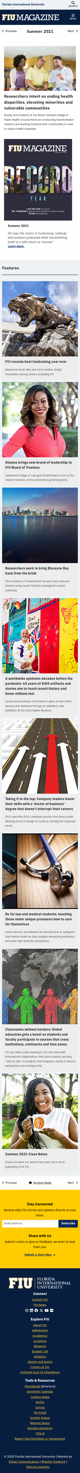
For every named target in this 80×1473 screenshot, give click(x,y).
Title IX (40, 1433)
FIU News (40, 1305)
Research (40, 1346)
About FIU (40, 1325)
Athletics (40, 1357)
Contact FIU (40, 1300)
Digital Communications (24, 1462)
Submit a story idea (37, 1255)
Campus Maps (40, 1397)
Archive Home (42, 1183)
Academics (40, 1336)
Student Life (40, 1351)
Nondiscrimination (40, 1428)
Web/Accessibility (38, 1467)
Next (71, 31)
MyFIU (40, 1402)
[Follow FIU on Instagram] (27, 1311)
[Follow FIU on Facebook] (37, 1311)
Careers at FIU (39, 1367)
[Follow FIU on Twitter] (42, 1311)
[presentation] (40, 68)
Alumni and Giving (40, 1362)
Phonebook (32, 1386)
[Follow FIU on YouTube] (47, 1311)
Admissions (40, 1330)
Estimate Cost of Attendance (40, 1372)
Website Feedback (53, 1462)
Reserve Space (40, 1423)
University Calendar (40, 1392)
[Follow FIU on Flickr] (52, 1311)
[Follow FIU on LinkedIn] (32, 1311)
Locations (40, 1341)
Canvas (40, 1407)
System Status (40, 1418)
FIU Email (40, 1413)
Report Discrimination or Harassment (40, 1439)
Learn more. (16, 246)
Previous (11, 31)
